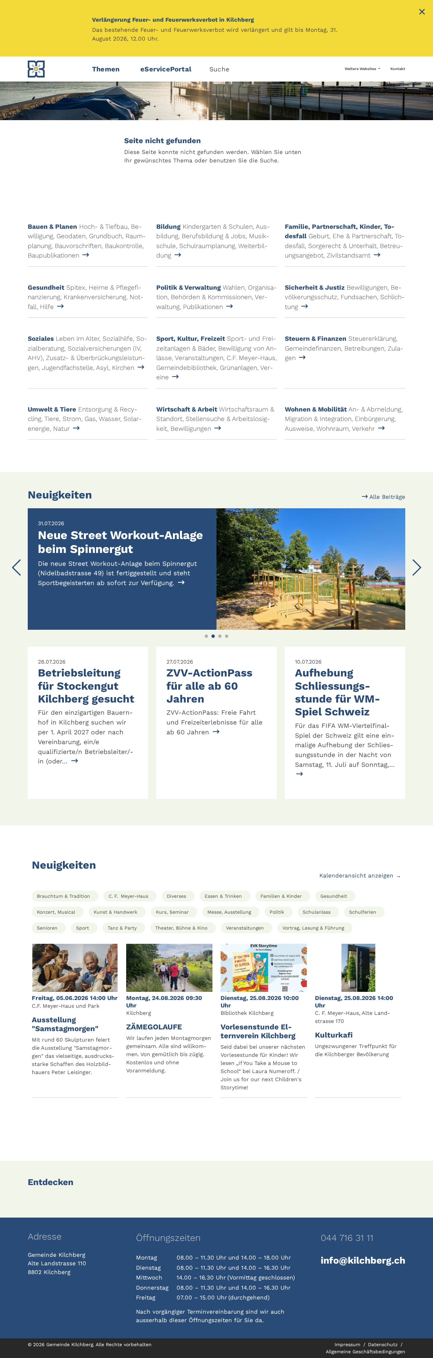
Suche (219, 69)
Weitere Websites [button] (361, 69)
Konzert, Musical (56, 912)
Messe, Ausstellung (229, 912)
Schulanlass (317, 912)
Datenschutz (383, 1344)
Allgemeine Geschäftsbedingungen (365, 1351)
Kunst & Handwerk (115, 912)
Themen (105, 69)
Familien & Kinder (281, 896)
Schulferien (362, 912)
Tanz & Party (122, 928)
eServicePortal (165, 69)
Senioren (47, 928)
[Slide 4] (226, 636)
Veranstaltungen (245, 928)
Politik (277, 912)
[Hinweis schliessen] (422, 12)
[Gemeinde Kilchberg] (56, 69)
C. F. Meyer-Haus (128, 896)
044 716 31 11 (347, 1237)
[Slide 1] (206, 636)
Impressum (348, 1344)
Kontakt (397, 69)
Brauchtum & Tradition (63, 896)
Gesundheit (333, 896)
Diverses (176, 896)
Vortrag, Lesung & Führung (313, 928)
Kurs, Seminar (172, 912)
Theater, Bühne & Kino (181, 928)
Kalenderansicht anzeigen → (360, 875)
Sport (82, 928)
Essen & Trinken (223, 896)
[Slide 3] (220, 636)
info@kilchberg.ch (363, 1260)
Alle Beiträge (386, 496)
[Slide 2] (213, 636)
